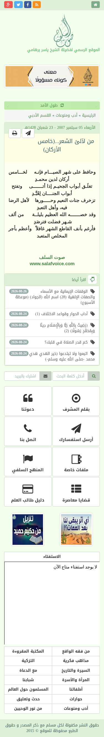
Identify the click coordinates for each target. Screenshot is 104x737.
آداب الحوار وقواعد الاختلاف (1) (49, 314)
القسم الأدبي (39, 115)
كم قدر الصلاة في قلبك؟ (49, 342)
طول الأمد (14, 105)
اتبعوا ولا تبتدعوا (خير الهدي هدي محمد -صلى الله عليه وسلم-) (53, 356)
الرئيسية (89, 115)
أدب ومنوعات (66, 115)
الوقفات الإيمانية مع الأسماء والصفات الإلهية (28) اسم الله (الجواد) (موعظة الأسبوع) (53, 297)
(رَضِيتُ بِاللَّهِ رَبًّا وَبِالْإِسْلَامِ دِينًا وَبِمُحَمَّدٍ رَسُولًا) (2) (53, 328)
